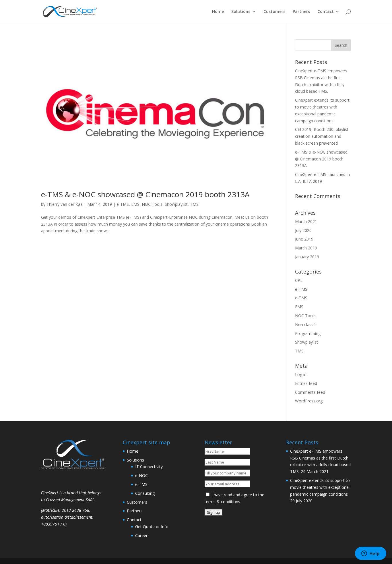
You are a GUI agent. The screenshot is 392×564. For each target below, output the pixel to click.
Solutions (240, 11)
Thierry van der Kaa (64, 204)
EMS (135, 204)
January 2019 (307, 256)
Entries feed (306, 383)
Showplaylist (176, 204)
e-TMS (123, 204)
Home (218, 11)
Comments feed (310, 392)
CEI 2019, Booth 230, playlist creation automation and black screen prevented (321, 136)
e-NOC (141, 475)
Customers (274, 11)
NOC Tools (152, 204)
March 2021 (306, 221)
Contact (325, 11)
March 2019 (306, 248)
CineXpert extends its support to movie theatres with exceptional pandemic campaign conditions (320, 487)
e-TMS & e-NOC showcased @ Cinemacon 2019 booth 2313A (145, 194)
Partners (301, 11)
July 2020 (303, 230)
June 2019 (304, 239)
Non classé (305, 324)
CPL (298, 280)
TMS (194, 204)
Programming (308, 333)
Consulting (145, 493)
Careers (142, 535)
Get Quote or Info (151, 526)
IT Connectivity (149, 466)
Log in (300, 374)
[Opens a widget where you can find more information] (370, 554)
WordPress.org (309, 401)
